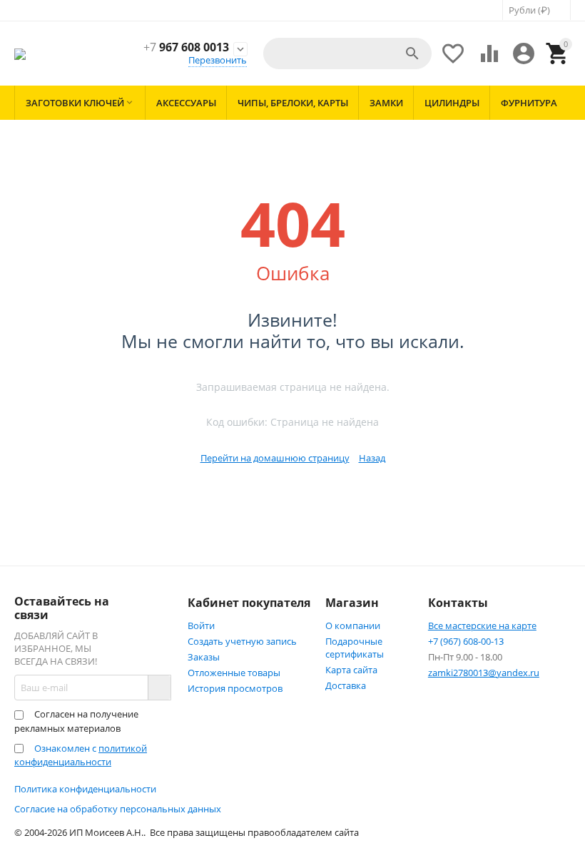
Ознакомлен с (80, 755)
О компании (352, 625)
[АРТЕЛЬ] (20, 54)
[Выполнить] (159, 687)
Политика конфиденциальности (85, 788)
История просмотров (235, 688)
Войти (201, 625)
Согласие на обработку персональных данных (117, 808)
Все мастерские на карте (482, 625)
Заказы (204, 656)
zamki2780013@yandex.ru (483, 672)
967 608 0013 (186, 47)
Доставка (345, 685)
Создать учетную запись (242, 641)
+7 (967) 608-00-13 (466, 641)
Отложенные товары (234, 672)
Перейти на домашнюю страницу (275, 457)
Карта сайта (351, 669)
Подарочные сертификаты (354, 647)
